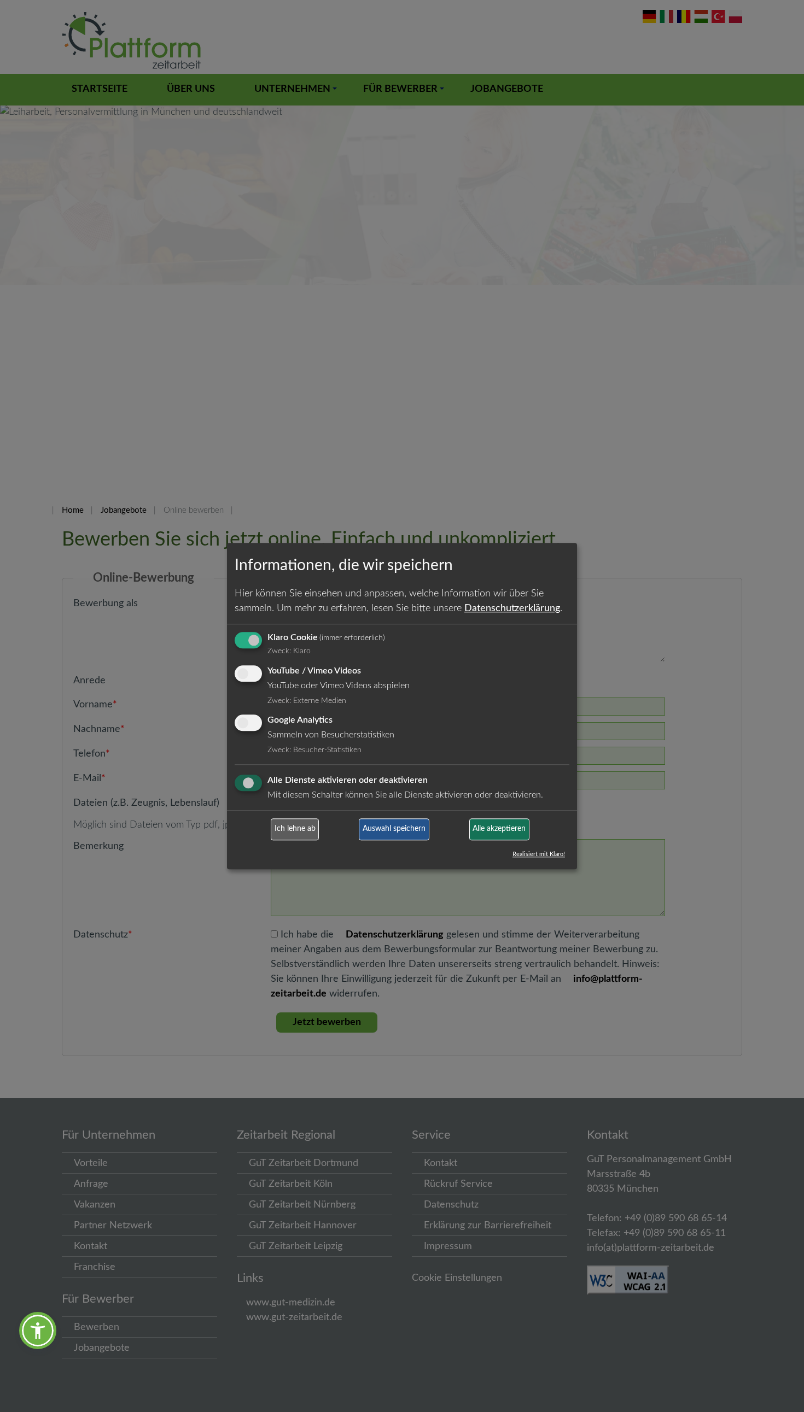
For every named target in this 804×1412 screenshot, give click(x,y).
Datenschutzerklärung (512, 608)
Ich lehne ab (295, 829)
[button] (38, 1330)
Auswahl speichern (394, 829)
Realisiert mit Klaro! (538, 854)
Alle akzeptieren (499, 829)
